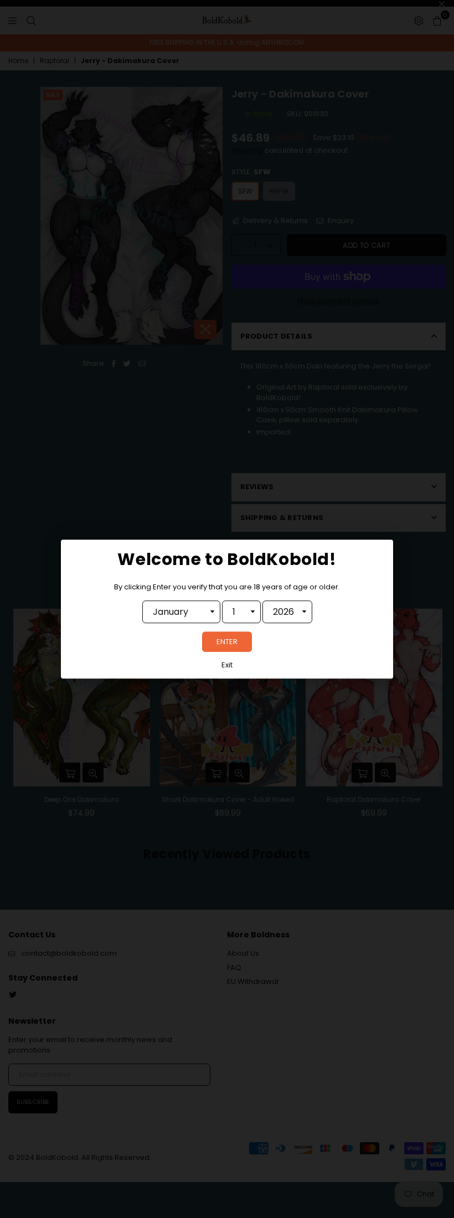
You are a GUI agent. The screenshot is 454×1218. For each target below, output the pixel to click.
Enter (227, 641)
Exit (227, 665)
